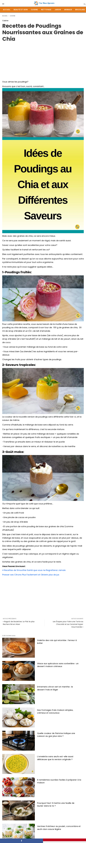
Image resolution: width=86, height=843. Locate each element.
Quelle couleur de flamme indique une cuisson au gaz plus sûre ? (56, 734)
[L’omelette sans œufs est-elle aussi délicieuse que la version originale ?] (18, 764)
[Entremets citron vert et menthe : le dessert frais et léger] (18, 694)
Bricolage (80, 10)
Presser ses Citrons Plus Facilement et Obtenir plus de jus (30, 574)
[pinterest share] (64, 840)
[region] (43, 60)
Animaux (68, 10)
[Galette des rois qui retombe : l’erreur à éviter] (18, 648)
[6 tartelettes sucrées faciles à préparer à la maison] (18, 787)
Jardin (58, 10)
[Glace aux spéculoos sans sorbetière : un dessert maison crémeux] (18, 671)
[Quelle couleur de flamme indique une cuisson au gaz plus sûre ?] (18, 741)
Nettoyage (46, 10)
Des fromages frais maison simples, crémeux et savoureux (55, 711)
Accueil (6, 10)
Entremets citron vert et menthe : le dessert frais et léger (55, 688)
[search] (84, 4)
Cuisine (34, 10)
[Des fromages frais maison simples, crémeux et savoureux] (18, 717)
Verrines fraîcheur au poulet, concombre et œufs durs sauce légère (59, 827)
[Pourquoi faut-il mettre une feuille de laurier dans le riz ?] (18, 810)
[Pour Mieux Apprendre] (44, 3)
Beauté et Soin (21, 10)
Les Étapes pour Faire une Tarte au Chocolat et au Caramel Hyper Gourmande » (68, 624)
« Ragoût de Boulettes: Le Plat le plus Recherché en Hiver (18, 623)
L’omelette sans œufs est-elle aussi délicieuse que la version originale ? (55, 758)
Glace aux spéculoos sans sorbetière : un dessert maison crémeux (57, 665)
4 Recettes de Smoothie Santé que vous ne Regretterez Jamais (34, 570)
